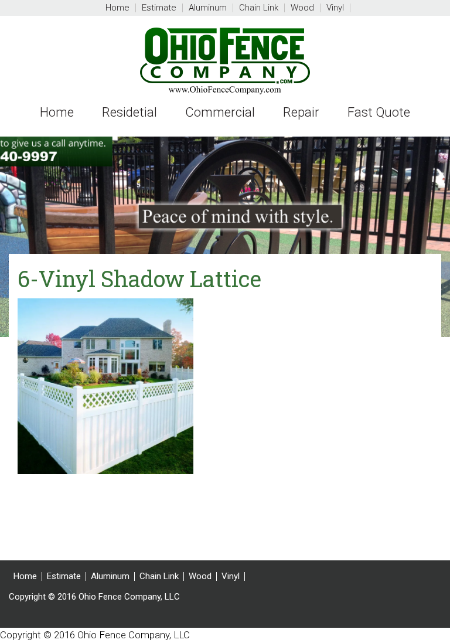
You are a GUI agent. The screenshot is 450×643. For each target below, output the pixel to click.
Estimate (64, 576)
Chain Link (159, 576)
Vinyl (230, 576)
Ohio (225, 61)
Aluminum (110, 576)
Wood (200, 576)
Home (25, 576)
